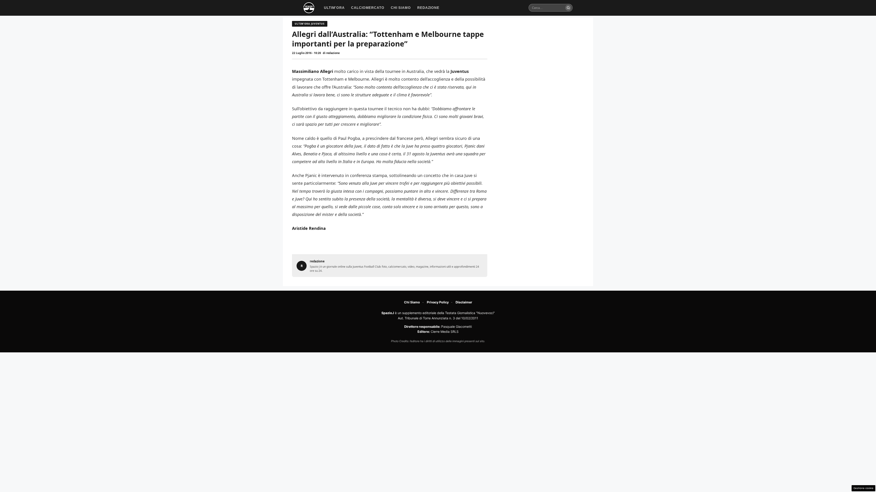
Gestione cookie (863, 488)
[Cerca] (568, 8)
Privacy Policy (438, 302)
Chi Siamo (412, 302)
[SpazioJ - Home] (308, 7)
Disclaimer (464, 302)
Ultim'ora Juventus (310, 23)
